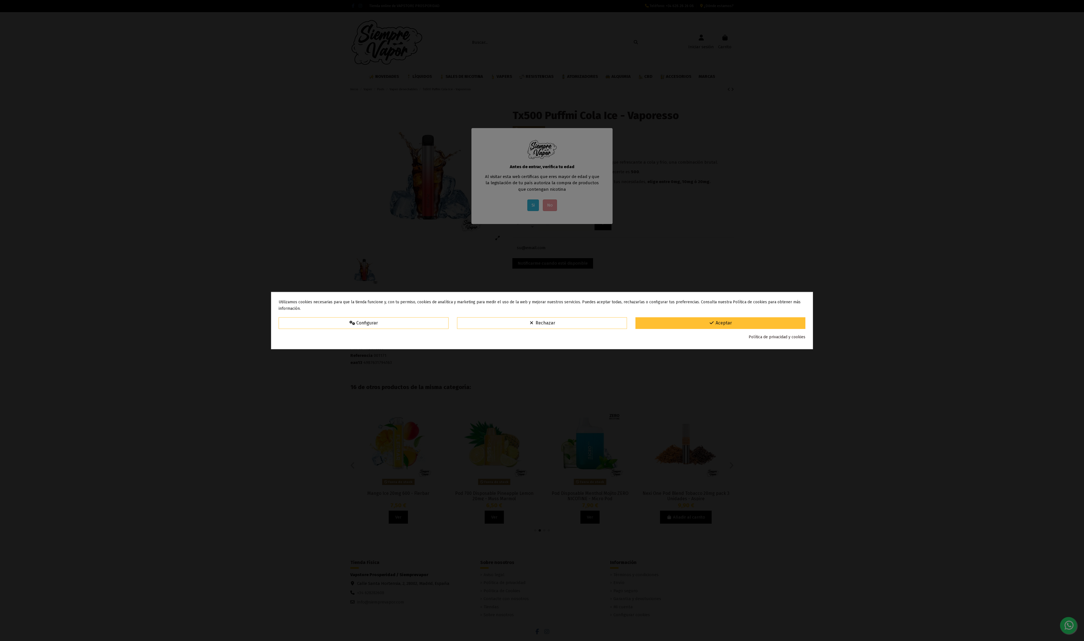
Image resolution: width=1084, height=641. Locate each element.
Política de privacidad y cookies (777, 337)
